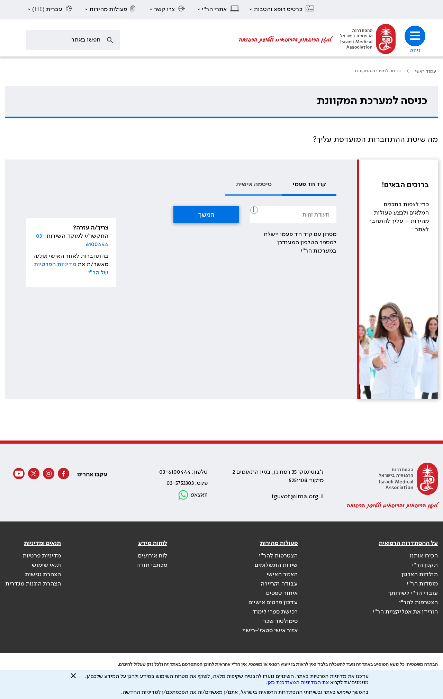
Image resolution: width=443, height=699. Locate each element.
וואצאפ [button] (199, 495)
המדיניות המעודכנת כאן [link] (294, 683)
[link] (368, 40)
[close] (73, 678)
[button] (282, 9)
